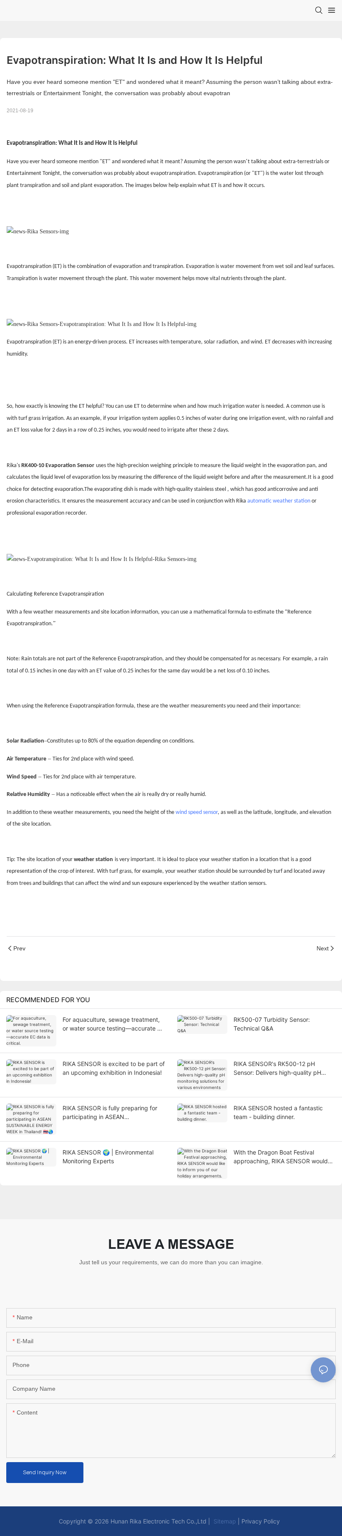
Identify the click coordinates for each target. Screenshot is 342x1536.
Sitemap (224, 1521)
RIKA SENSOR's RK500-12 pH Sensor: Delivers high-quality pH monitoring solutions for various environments (277, 1068)
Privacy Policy (260, 1521)
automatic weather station (278, 501)
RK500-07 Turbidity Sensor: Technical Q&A (272, 1024)
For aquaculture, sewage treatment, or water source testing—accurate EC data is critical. (114, 1024)
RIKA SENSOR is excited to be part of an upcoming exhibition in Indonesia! (114, 1068)
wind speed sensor (197, 812)
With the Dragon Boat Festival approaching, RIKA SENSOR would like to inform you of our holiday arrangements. (281, 1157)
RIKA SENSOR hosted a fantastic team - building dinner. (278, 1112)
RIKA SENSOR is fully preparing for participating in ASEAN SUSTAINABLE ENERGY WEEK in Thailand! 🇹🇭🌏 (110, 1112)
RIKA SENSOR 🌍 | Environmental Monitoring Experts (108, 1157)
